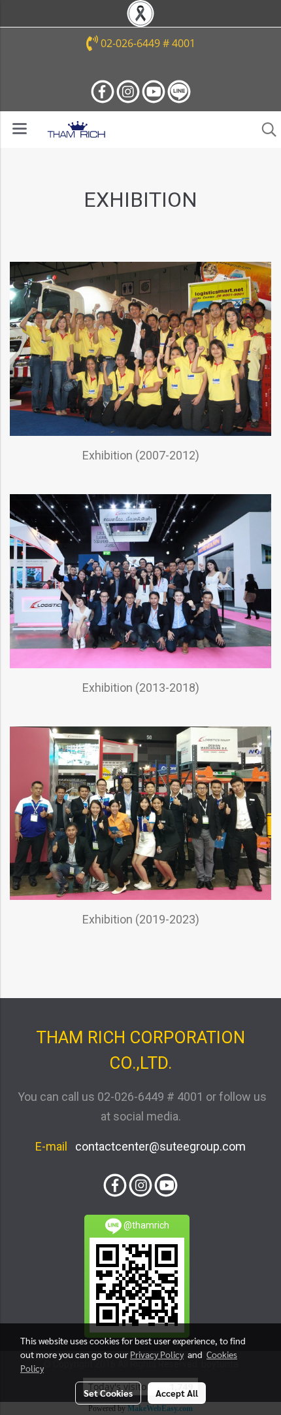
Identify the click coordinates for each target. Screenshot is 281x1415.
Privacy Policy (157, 1354)
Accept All (177, 1393)
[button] (265, 129)
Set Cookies (108, 1393)
